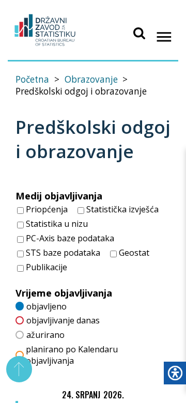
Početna (32, 79)
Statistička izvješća (121, 209)
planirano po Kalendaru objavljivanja (72, 355)
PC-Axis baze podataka (69, 238)
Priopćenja (46, 209)
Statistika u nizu (56, 223)
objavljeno (46, 306)
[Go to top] (19, 369)
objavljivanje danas (63, 320)
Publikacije (45, 267)
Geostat (133, 252)
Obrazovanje (91, 79)
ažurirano (45, 334)
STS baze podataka (62, 252)
